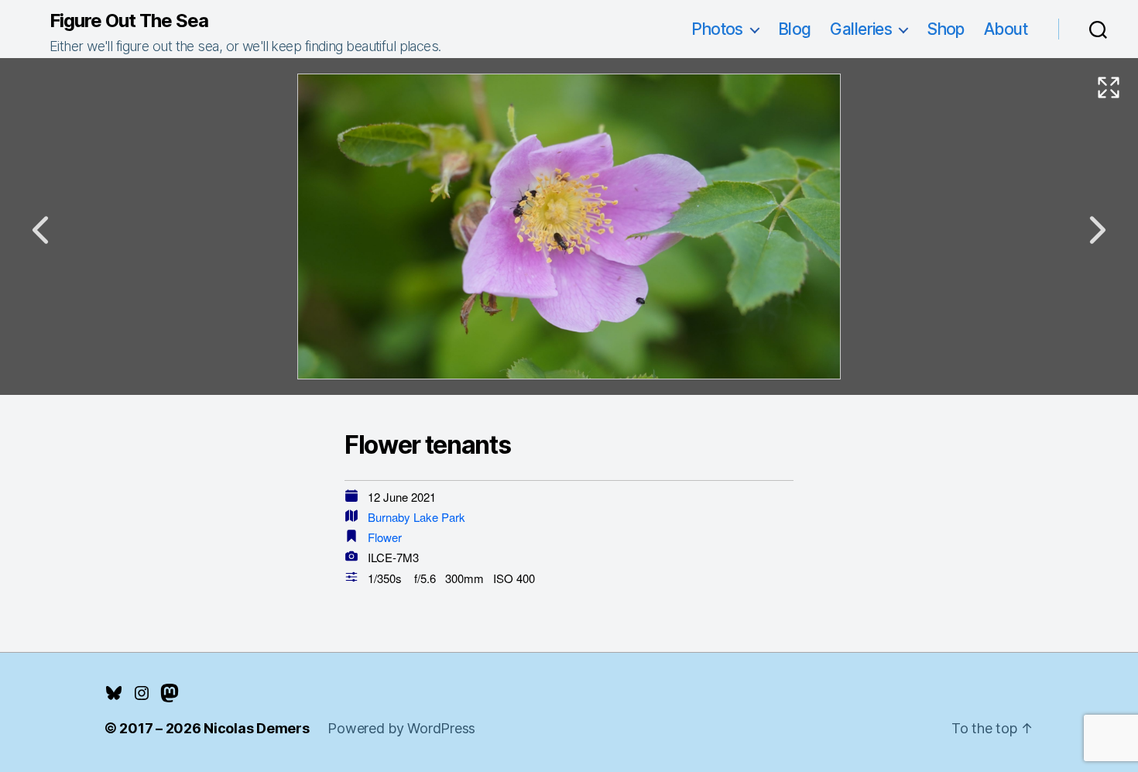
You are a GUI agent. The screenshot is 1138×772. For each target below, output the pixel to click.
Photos (717, 29)
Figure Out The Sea (129, 21)
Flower (385, 537)
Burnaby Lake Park (416, 517)
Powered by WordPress (401, 728)
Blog (794, 29)
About (1005, 29)
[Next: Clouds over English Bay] (1098, 230)
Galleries (861, 29)
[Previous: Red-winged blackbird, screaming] (40, 230)
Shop (946, 29)
